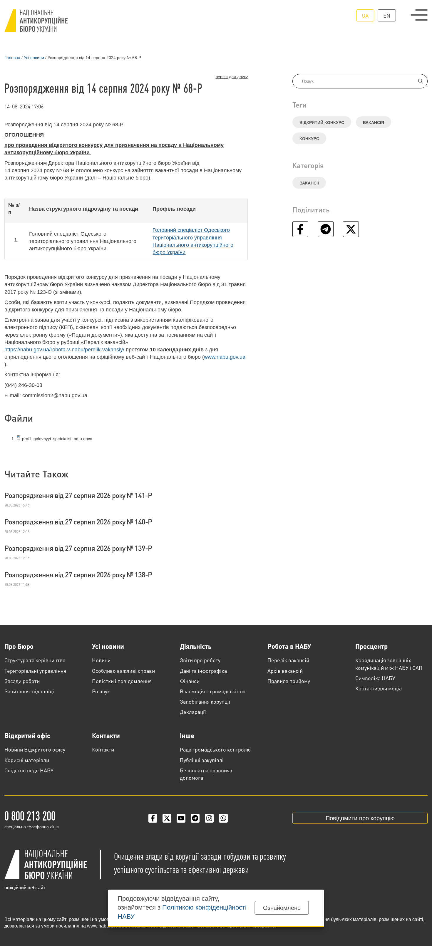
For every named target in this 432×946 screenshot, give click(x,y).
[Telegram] (195, 818)
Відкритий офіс (27, 735)
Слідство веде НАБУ (28, 770)
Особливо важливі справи (123, 670)
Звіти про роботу (200, 660)
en (386, 15)
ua (365, 15)
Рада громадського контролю (215, 749)
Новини (101, 660)
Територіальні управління (35, 670)
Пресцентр (371, 646)
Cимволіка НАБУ (375, 678)
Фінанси (190, 680)
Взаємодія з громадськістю (212, 691)
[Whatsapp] (223, 818)
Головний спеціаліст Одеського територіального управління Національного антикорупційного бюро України (193, 241)
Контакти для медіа (378, 688)
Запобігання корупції (205, 701)
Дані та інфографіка (203, 670)
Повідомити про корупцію (360, 818)
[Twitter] (167, 818)
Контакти (106, 735)
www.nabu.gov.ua (224, 357)
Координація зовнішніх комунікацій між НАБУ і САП (389, 664)
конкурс (309, 138)
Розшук (101, 691)
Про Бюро (19, 646)
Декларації (193, 711)
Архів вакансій (285, 670)
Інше (187, 735)
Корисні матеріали (26, 760)
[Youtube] (181, 818)
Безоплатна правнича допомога (206, 774)
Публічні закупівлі (202, 760)
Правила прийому (288, 680)
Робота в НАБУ (289, 646)
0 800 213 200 (30, 815)
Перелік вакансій (288, 660)
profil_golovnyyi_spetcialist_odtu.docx (56, 438)
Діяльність (195, 646)
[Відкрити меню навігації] (419, 15)
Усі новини (108, 646)
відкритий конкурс (321, 122)
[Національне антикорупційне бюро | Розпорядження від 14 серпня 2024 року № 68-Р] (36, 20)
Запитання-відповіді (29, 691)
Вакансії (309, 183)
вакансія (373, 122)
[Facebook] (152, 818)
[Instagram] (209, 818)
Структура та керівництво (35, 660)
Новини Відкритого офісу (34, 749)
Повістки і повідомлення (122, 680)
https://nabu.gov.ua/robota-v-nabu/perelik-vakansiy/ (64, 350)
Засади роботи (22, 680)
